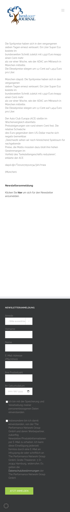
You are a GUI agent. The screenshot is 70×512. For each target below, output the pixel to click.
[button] (6, 506)
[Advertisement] (35, 241)
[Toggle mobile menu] (63, 10)
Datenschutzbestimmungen (23, 470)
